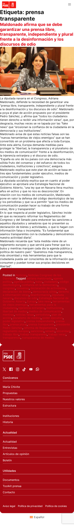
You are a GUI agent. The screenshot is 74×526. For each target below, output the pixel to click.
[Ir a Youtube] (31, 370)
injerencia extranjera (31, 308)
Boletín (7, 460)
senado (50, 331)
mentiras (8, 314)
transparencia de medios (38, 337)
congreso (9, 288)
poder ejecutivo (52, 318)
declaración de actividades (48, 288)
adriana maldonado (39, 278)
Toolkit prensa (12, 486)
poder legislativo (14, 321)
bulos (39, 281)
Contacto (9, 492)
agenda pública (24, 281)
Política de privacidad (30, 506)
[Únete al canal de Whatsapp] (37, 370)
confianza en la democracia (40, 285)
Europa (31, 301)
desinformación (40, 295)
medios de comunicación (45, 311)
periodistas (43, 314)
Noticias (21, 275)
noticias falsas (24, 314)
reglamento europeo (16, 331)
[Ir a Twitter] (4, 370)
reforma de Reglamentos (40, 328)
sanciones (37, 331)
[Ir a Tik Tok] (24, 370)
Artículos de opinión (16, 454)
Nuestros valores (14, 399)
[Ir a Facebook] (11, 370)
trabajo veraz (57, 334)
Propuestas (10, 393)
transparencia (11, 337)
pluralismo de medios (27, 318)
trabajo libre (11, 334)
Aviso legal (9, 506)
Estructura (9, 405)
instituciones (54, 308)
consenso (23, 288)
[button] (69, 4)
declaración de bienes (17, 291)
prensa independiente (40, 321)
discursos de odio (25, 298)
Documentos (11, 480)
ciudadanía (51, 281)
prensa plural (18, 324)
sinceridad (63, 331)
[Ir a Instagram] (17, 370)
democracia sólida (45, 291)
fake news (44, 301)
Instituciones (11, 416)
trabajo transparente (33, 334)
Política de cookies (56, 506)
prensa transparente (41, 324)
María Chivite (11, 387)
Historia (8, 422)
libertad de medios (15, 311)
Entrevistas (10, 447)
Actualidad (10, 441)
